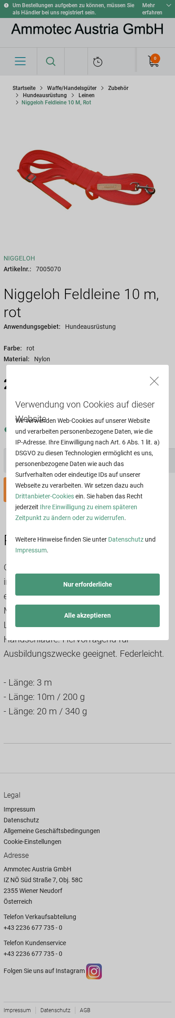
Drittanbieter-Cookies (44, 496)
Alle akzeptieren (87, 615)
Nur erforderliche (87, 584)
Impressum (31, 550)
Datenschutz (126, 539)
